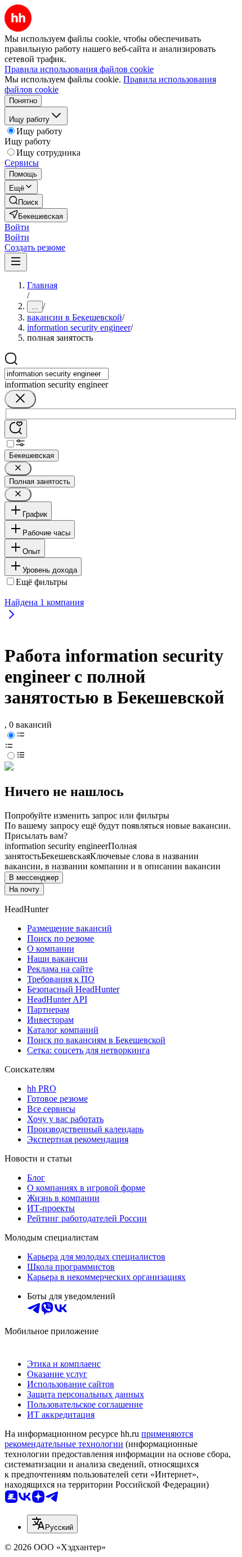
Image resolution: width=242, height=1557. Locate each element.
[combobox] (57, 374)
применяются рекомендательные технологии (99, 1439)
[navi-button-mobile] (16, 262)
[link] (24, 201)
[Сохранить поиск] (16, 429)
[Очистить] (20, 399)
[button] (17, 227)
